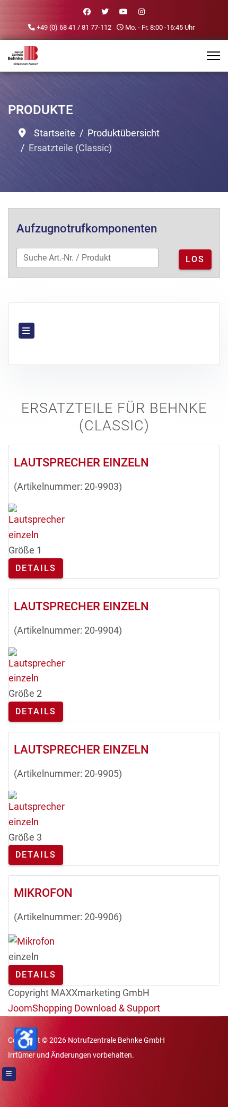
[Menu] (213, 56)
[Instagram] (141, 11)
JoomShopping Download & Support (84, 1008)
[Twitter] (105, 11)
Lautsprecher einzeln (81, 462)
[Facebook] (87, 11)
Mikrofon (43, 893)
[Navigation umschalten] (26, 331)
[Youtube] (123, 11)
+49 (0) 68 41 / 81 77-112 (74, 27)
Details (35, 568)
